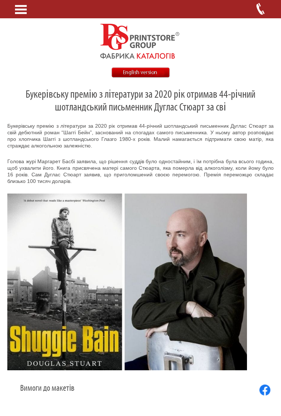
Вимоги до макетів (47, 388)
